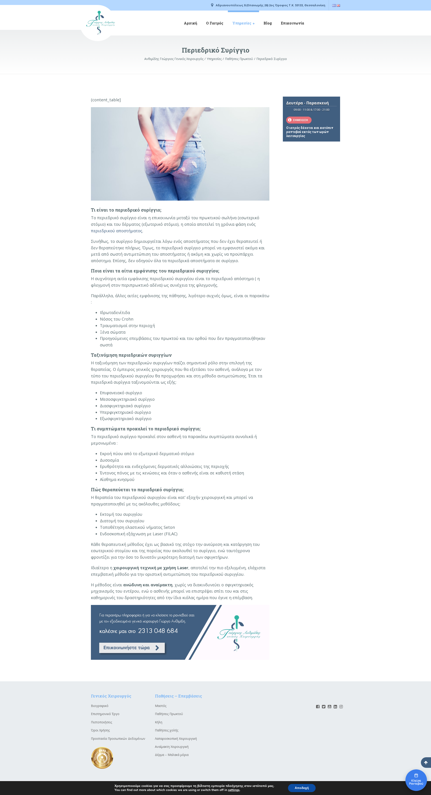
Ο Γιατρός (214, 23)
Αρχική (190, 23)
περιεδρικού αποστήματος (116, 230)
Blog (268, 23)
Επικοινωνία (292, 23)
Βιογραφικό (99, 706)
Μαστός (160, 706)
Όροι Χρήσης (100, 730)
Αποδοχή (302, 788)
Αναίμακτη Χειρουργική (172, 746)
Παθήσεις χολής (166, 730)
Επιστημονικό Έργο (105, 714)
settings (234, 790)
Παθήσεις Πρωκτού (169, 714)
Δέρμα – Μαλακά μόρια (172, 755)
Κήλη (158, 722)
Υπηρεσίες (241, 23)
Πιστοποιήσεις (101, 722)
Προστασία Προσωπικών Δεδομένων (118, 738)
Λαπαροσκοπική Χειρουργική (176, 738)
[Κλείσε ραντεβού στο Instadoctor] (416, 780)
